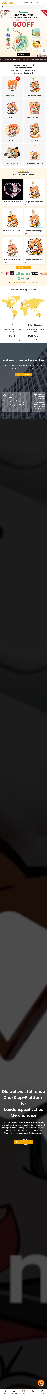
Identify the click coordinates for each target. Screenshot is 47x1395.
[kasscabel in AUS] (39, 314)
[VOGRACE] (8, 3)
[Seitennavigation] (2, 7)
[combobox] (24, 7)
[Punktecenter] (44, 3)
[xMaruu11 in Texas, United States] (10, 307)
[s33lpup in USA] (7, 306)
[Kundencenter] (41, 3)
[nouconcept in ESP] (22, 305)
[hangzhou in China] (36, 307)
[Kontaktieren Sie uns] (32, 3)
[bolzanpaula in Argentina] (14, 315)
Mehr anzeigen (23, 267)
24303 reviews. (32, 282)
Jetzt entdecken (23, 374)
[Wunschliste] (38, 3)
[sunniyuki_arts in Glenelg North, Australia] (39, 316)
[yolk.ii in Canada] (9, 302)
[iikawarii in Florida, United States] (12, 307)
